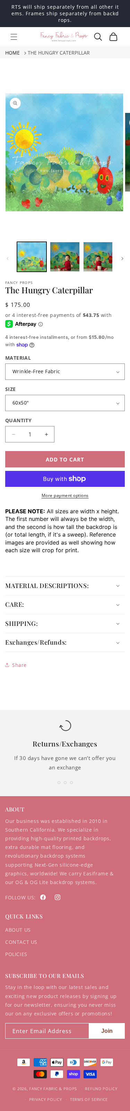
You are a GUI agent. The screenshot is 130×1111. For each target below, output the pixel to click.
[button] (13, 36)
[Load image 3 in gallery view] (98, 256)
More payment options (65, 495)
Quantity (18, 420)
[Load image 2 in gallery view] (64, 256)
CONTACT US (21, 942)
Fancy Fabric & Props (53, 1088)
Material (18, 357)
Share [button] (19, 665)
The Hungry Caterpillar (59, 52)
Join (107, 1031)
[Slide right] (122, 258)
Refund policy (101, 1088)
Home (12, 52)
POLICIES (16, 954)
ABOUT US (18, 929)
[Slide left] (7, 258)
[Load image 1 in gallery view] (31, 256)
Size (10, 389)
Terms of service (89, 1099)
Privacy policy (45, 1099)
